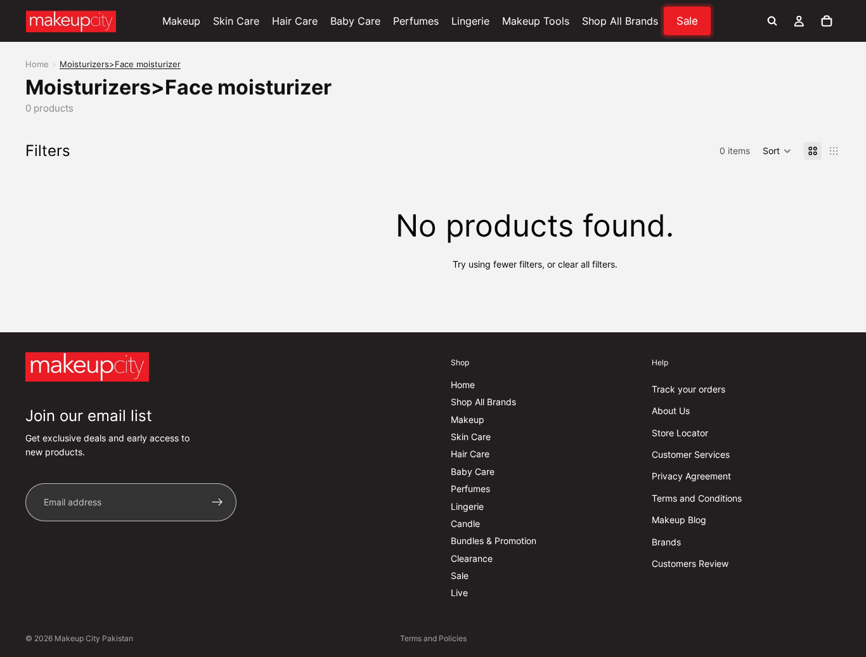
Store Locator (680, 432)
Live (459, 592)
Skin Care (471, 436)
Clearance (472, 558)
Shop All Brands (483, 401)
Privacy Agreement (691, 476)
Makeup (467, 419)
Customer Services (691, 454)
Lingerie (467, 505)
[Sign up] (217, 502)
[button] (777, 151)
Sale (460, 575)
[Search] (772, 21)
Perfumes (470, 488)
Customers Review (690, 563)
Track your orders (688, 389)
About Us (671, 410)
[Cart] (827, 21)
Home (37, 64)
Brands (666, 541)
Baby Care (472, 471)
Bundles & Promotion (493, 540)
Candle (465, 523)
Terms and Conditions (697, 498)
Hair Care (470, 453)
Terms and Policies (433, 638)
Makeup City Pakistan (94, 638)
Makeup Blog (679, 519)
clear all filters (586, 264)
